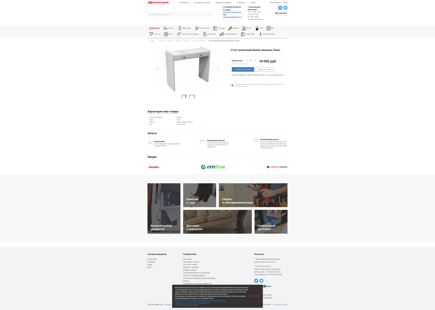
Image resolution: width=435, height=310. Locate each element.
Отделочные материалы (190, 34)
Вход (285, 2)
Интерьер (221, 28)
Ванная (171, 28)
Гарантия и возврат (224, 2)
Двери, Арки (186, 28)
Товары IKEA (250, 34)
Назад (151, 41)
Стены (171, 34)
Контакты (241, 2)
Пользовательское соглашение (196, 273)
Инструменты (204, 28)
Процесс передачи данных (194, 275)
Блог (149, 267)
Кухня (249, 28)
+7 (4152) (269, 272)
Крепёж (236, 28)
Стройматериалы (230, 34)
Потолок (157, 34)
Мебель (157, 28)
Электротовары (269, 34)
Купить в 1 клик (265, 69)
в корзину (243, 69)
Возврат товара (190, 270)
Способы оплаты (190, 264)
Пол (272, 28)
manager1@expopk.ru (232, 12)
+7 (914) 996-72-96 (274, 274)
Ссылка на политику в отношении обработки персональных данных (200, 300)
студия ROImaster (280, 304)
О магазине (184, 2)
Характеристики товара (163, 111)
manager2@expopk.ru (232, 17)
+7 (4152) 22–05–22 (262, 266)
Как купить (187, 259)
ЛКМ (261, 28)
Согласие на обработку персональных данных (192, 303)
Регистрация (275, 2)
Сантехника (211, 34)
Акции (252, 2)
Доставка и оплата (202, 2)
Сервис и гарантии (190, 267)
